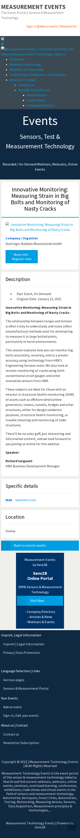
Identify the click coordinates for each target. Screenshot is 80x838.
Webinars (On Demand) (26, 69)
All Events (17, 59)
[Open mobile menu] (2, 38)
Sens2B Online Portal (33, 90)
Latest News (36, 100)
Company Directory (41, 105)
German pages (13, 680)
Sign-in (31, 26)
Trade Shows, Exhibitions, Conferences (38, 74)
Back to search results (30, 545)
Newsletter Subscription (21, 743)
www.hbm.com (25, 500)
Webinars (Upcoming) (25, 64)
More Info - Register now (21, 256)
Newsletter (68, 26)
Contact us (26, 85)
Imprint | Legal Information (23, 644)
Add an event (48, 26)
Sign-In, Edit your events (21, 715)
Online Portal (37, 95)
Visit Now (37, 600)
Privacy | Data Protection (21, 652)
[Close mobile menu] (2, 44)
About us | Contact (23, 80)
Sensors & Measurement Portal (26, 688)
